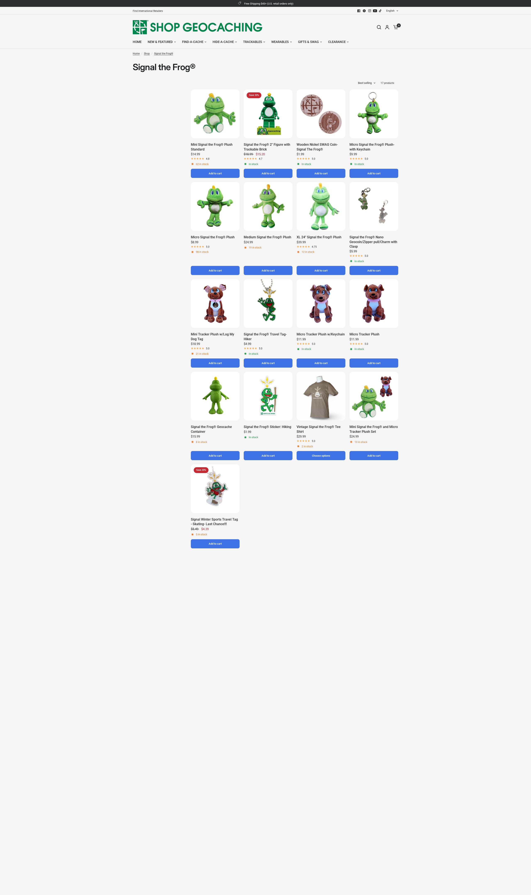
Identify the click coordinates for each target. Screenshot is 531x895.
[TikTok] (380, 10)
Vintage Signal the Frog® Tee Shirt (319, 429)
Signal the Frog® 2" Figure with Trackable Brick (267, 147)
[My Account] (387, 27)
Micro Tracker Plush (364, 334)
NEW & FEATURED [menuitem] (160, 42)
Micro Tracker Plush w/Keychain (321, 334)
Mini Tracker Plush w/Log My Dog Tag (212, 336)
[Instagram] (369, 10)
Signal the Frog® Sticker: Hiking (267, 427)
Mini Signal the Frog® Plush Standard (212, 147)
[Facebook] (359, 10)
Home (136, 53)
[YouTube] (375, 10)
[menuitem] (149, 11)
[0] (394, 27)
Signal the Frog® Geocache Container (211, 429)
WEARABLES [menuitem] (280, 42)
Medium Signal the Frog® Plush (267, 237)
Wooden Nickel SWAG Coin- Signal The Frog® (317, 147)
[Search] (379, 27)
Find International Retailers (148, 11)
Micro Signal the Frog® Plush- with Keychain (372, 147)
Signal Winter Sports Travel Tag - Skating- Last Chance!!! (214, 521)
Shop (147, 53)
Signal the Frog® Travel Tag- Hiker (265, 336)
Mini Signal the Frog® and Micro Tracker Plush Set (374, 429)
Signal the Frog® (163, 53)
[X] (364, 10)
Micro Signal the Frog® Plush (213, 237)
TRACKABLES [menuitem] (252, 42)
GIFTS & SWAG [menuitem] (308, 42)
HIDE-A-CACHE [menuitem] (223, 42)
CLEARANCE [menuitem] (337, 42)
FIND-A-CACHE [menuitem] (192, 42)
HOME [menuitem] (137, 42)
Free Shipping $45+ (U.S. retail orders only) (269, 3)
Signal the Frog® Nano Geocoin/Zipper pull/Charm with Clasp (373, 241)
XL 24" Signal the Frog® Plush (319, 237)
